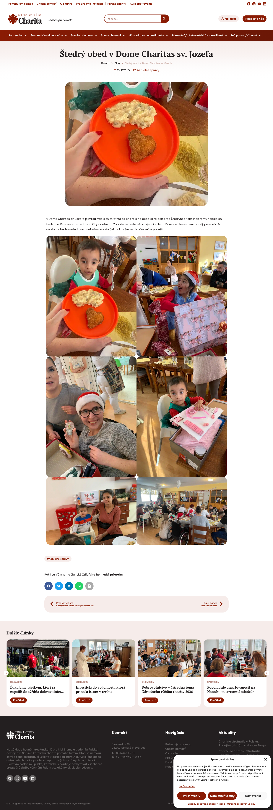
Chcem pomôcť (46, 3)
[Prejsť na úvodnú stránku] (20, 735)
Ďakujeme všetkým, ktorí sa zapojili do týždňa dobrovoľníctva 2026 (37, 691)
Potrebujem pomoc (20, 3)
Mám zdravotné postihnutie (146, 35)
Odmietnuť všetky (222, 796)
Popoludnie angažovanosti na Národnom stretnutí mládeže (231, 689)
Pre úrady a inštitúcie (89, 3)
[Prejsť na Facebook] (248, 4)
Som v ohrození (111, 35)
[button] (265, 759)
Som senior (15, 35)
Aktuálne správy (148, 70)
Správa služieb (187, 786)
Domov (105, 63)
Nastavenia (253, 796)
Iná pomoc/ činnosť (244, 35)
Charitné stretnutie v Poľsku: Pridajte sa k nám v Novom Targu (242, 743)
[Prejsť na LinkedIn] (264, 4)
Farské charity (116, 3)
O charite (66, 3)
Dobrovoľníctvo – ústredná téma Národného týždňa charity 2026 (168, 689)
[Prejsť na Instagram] (254, 4)
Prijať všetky (191, 796)
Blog (117, 63)
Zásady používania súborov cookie (206, 803)
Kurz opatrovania (141, 3)
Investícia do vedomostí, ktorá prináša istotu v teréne (100, 689)
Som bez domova (82, 35)
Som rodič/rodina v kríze (47, 35)
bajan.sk (86, 803)
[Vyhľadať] (165, 19)
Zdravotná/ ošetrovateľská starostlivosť (197, 35)
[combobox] (132, 19)
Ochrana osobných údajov (241, 803)
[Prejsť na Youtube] (259, 4)
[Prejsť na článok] (37, 658)
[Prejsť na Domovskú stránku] (25, 18)
